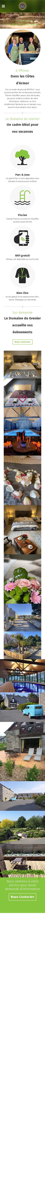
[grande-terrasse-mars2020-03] (22, 617)
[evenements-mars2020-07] (22, 364)
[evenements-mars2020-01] (22, 579)
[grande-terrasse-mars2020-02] (22, 645)
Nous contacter (22, 342)
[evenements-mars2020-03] (22, 480)
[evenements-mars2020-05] (22, 392)
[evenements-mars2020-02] (22, 529)
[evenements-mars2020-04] (22, 431)
